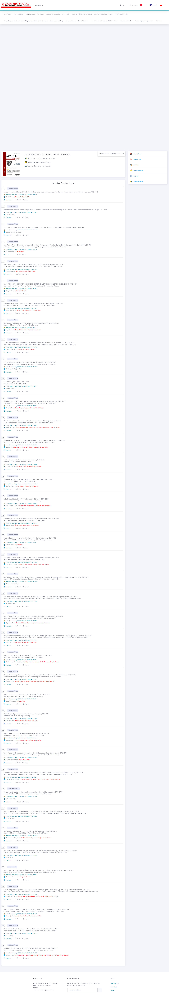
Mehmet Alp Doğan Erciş (14, 369)
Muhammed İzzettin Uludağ (14, 662)
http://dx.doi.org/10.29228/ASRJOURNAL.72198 (21, 757)
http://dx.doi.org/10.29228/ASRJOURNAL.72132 (21, 582)
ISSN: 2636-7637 (39, 5)
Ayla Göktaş (10, 330)
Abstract (8, 200)
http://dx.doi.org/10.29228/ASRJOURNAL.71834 (21, 445)
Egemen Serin (10, 623)
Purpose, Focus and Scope (35, 14)
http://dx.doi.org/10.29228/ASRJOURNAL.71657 (21, 386)
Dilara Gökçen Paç (12, 760)
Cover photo (137, 154)
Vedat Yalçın (10, 740)
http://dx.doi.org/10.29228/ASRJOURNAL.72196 (21, 738)
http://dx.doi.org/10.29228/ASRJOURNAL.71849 (21, 464)
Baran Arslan (10, 545)
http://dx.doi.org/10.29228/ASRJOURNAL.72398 (21, 855)
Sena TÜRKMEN (11, 349)
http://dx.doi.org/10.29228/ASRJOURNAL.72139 (21, 621)
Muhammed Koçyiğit (12, 779)
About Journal (18, 14)
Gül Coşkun (9, 935)
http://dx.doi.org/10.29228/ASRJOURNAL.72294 (21, 796)
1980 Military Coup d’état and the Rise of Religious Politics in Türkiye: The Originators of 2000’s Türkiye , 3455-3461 (44, 227)
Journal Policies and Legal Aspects (76, 21)
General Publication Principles (82, 14)
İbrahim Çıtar (10, 681)
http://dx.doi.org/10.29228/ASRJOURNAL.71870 (21, 195)
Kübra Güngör (10, 252)
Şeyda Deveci (10, 271)
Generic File (137, 159)
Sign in (124, 5)
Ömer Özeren (10, 214)
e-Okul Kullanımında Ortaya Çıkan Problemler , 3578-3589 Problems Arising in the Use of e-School (24, 461)
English (154, 5)
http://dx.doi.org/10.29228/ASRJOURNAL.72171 (21, 640)
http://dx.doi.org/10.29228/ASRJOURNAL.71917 (21, 875)
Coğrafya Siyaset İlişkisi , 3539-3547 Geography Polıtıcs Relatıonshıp (16, 382)
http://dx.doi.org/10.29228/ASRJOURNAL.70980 (21, 289)
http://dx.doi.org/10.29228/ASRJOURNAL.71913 (21, 212)
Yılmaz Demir (10, 955)
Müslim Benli (10, 408)
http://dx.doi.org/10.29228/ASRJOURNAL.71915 (21, 503)
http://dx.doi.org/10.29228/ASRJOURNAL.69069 (21, 269)
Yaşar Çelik (9, 916)
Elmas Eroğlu (10, 818)
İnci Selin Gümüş (11, 799)
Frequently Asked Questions (144, 21)
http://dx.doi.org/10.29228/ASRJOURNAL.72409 (21, 894)
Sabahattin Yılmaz (11, 896)
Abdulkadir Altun (11, 603)
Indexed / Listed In (126, 21)
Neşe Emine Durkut (12, 584)
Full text (18, 200)
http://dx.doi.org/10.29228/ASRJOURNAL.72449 (21, 914)
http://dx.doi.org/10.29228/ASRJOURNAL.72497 (21, 953)
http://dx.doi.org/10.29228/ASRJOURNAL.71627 (21, 367)
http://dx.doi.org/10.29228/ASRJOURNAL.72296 (21, 816)
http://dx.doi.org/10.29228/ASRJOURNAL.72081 (21, 562)
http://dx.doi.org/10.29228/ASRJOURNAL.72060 (21, 542)
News (113, 990)
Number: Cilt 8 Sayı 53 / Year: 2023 (111, 154)
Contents (136, 165)
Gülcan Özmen (10, 466)
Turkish (145, 5)
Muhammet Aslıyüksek (13, 838)
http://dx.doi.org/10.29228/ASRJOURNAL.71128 (21, 308)
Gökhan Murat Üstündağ (14, 232)
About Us (114, 987)
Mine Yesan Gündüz (12, 506)
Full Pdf (136, 176)
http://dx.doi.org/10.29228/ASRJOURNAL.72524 (21, 249)
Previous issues (138, 181)
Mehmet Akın (10, 720)
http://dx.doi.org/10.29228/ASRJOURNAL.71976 (21, 523)
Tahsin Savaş (10, 525)
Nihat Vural (9, 642)
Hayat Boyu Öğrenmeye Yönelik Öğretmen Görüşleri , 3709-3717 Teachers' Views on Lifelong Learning (26, 715)
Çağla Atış (9, 447)
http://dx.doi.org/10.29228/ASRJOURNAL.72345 (21, 230)
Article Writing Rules (121, 14)
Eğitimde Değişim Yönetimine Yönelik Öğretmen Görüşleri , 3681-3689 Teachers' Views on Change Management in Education (28, 656)
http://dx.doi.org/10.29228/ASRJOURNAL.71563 (21, 347)
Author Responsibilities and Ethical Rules (104, 21)
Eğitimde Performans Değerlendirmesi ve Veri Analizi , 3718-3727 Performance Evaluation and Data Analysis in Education (26, 734)
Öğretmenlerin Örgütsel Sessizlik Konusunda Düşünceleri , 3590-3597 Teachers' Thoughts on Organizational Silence (28, 480)
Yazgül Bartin (10, 291)
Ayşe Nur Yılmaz (11, 310)
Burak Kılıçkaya (11, 701)
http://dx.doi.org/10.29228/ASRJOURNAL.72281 (21, 777)
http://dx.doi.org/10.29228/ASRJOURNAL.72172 (21, 660)
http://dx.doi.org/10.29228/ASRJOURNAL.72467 (21, 933)
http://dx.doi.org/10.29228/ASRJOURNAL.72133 (21, 601)
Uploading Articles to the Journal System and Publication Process (25, 21)
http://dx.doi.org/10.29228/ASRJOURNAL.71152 (21, 328)
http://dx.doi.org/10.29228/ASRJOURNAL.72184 (21, 699)
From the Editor (138, 170)
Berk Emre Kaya (11, 388)
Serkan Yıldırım (10, 486)
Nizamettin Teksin (11, 564)
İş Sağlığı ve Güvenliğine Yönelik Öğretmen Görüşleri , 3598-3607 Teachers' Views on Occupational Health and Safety (26, 500)
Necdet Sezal (10, 197)
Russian (165, 5)
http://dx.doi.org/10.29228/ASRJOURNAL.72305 (21, 836)
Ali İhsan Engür (10, 427)
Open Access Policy (56, 21)
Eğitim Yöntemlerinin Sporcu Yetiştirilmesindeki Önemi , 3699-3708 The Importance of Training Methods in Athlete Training (27, 695)
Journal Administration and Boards (57, 14)
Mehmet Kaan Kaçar (12, 877)
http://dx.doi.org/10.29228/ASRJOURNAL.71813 (21, 425)
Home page (7, 14)
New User (134, 5)
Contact (158, 21)
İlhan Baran (9, 857)
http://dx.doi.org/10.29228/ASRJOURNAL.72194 (21, 718)
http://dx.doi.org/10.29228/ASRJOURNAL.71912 (21, 484)
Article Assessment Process (103, 14)
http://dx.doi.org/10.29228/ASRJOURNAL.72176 (21, 679)
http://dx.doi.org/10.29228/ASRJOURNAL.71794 (21, 406)
